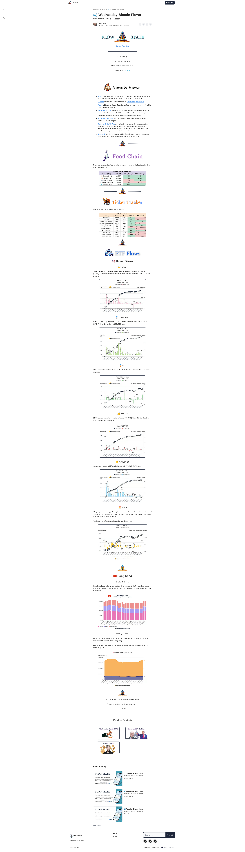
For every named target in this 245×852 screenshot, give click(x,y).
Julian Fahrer (102, 23)
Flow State (96, 10)
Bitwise (100, 96)
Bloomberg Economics (105, 118)
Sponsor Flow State (122, 46)
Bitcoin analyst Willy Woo (106, 124)
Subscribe (169, 2)
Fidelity (100, 105)
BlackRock (101, 134)
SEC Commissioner (104, 110)
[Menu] (176, 2)
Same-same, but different (135, 102)
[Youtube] (150, 841)
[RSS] (155, 841)
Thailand (101, 102)
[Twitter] (145, 841)
